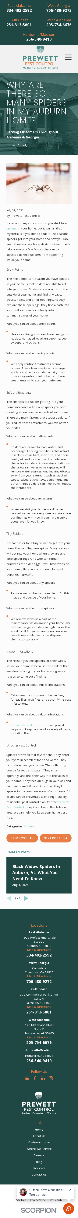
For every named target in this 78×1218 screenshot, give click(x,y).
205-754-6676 (59, 24)
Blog (39, 1162)
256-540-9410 (39, 39)
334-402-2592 (19, 10)
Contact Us (39, 1174)
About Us (39, 1136)
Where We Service (39, 1149)
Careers (39, 1155)
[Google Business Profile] (27, 1078)
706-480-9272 (59, 10)
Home (39, 1129)
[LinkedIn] (43, 1078)
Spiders (29, 826)
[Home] (40, 57)
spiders (11, 228)
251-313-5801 (19, 24)
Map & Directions (39, 950)
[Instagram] (51, 1078)
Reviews (39, 1168)
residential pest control (33, 725)
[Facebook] (35, 1078)
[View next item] (26, 898)
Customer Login (39, 1142)
